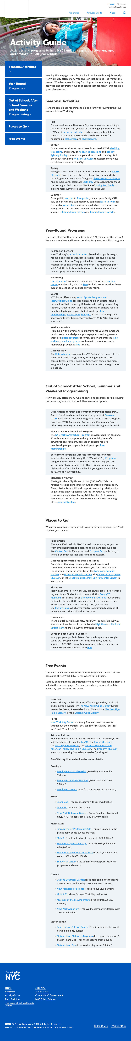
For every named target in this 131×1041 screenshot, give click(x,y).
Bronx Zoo (62, 801)
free (85, 284)
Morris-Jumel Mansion (67, 745)
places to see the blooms (106, 178)
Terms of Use (101, 1025)
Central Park (62, 551)
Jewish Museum (102, 741)
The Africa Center (66, 861)
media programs (70, 337)
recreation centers (78, 254)
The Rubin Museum (80, 748)
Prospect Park (97, 551)
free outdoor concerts (102, 211)
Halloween (71, 138)
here (89, 647)
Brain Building (12, 999)
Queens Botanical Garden (71, 879)
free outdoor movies (73, 211)
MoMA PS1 (63, 894)
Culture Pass (62, 607)
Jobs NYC (40, 987)
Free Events (17, 139)
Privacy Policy (118, 1025)
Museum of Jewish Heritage (72, 843)
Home (8, 987)
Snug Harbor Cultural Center (72, 927)
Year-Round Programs (17, 86)
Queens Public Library (86, 712)
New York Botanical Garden (72, 813)
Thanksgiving (89, 138)
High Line (100, 624)
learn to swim (107, 201)
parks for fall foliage (74, 132)
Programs (74, 12)
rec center (68, 205)
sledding (114, 148)
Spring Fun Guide (104, 185)
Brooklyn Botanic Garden (78, 574)
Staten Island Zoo (66, 945)
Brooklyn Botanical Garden (71, 771)
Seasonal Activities (22, 67)
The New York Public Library (95, 705)
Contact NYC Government (49, 995)
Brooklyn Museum (107, 748)
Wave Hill (62, 807)
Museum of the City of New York (75, 852)
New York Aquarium (68, 908)
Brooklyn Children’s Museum (72, 780)
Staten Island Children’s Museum (75, 936)
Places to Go (18, 126)
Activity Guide (94, 12)
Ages (112, 12)
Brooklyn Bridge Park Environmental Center (93, 577)
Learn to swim (58, 280)
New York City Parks (62, 722)
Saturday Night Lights (79, 314)
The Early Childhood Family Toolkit (19, 1004)
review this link (66, 501)
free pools (82, 198)
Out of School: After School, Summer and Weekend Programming (23, 107)
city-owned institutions (93, 597)
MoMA (85, 741)
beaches (68, 198)
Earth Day (88, 181)
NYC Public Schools (45, 999)
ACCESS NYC (42, 991)
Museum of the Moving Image (73, 899)
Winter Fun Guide (84, 158)
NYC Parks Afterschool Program (72, 434)
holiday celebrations (90, 151)
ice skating (56, 151)
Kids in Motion (63, 354)
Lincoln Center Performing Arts (74, 828)
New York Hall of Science (70, 888)
